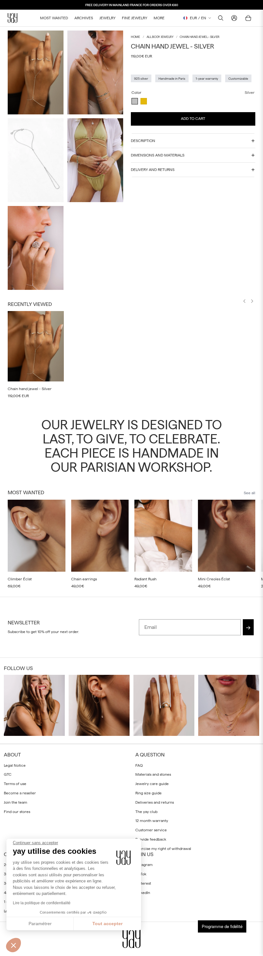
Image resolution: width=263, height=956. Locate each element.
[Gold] (143, 101)
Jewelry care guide (152, 784)
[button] (13, 945)
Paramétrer (40, 923)
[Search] (221, 18)
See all (249, 493)
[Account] (234, 18)
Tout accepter (107, 923)
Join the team (15, 802)
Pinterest (143, 883)
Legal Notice (15, 765)
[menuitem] (159, 18)
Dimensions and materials (157, 155)
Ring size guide (148, 793)
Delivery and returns (152, 169)
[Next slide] (252, 302)
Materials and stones (153, 775)
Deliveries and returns (154, 802)
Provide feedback (150, 839)
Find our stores (17, 811)
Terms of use (15, 784)
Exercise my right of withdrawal (163, 848)
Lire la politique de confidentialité (42, 903)
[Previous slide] (244, 302)
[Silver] (135, 101)
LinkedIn (142, 892)
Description (143, 140)
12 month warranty (151, 821)
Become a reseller (20, 793)
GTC (8, 775)
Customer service (151, 830)
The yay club (146, 811)
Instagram (144, 864)
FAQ (139, 765)
